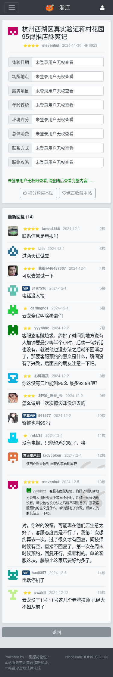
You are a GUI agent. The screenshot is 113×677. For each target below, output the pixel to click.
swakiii (40, 592)
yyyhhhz (41, 328)
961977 (44, 415)
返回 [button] (56, 632)
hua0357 (39, 572)
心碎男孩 (41, 375)
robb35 (36, 435)
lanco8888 (51, 228)
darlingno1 (39, 308)
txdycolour (52, 455)
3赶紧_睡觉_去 (50, 395)
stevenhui (50, 45)
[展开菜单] (11, 7)
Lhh (41, 248)
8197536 (39, 288)
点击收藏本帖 (79, 193)
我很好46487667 (52, 268)
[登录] (102, 7)
